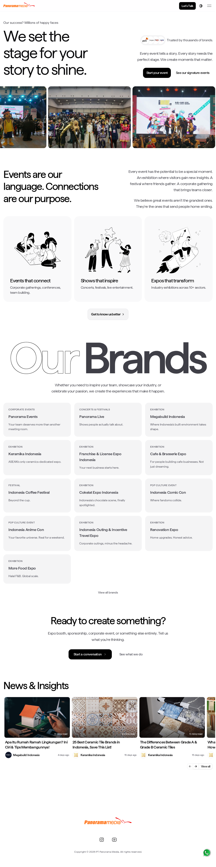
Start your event (156, 73)
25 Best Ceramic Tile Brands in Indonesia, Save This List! (96, 745)
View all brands (108, 592)
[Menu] (209, 6)
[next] (196, 766)
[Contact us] (206, 852)
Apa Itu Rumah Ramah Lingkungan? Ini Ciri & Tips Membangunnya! (36, 745)
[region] (108, 117)
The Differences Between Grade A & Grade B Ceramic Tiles (168, 745)
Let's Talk (187, 6)
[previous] (190, 766)
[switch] (200, 6)
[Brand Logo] (108, 822)
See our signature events (192, 73)
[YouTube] (114, 839)
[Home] (19, 6)
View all (205, 766)
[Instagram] (101, 839)
